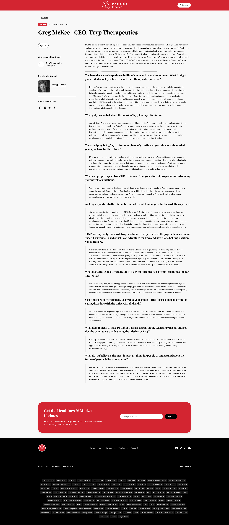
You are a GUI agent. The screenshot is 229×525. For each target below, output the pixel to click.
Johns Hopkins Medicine (174, 496)
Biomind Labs (139, 488)
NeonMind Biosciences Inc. (177, 480)
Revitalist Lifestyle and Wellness (51, 508)
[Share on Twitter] (50, 108)
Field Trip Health (98, 480)
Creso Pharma (61, 480)
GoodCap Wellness (181, 513)
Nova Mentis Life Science (51, 504)
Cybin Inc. (72, 480)
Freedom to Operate (60, 496)
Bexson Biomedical (126, 488)
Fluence (49, 496)
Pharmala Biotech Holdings (108, 504)
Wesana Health (182, 484)
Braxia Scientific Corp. (169, 488)
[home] (114, 5)
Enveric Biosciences (84, 480)
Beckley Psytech (87, 513)
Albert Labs (55, 488)
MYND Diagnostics (135, 500)
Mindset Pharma (89, 500)
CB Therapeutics (46, 492)
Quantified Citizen (162, 504)
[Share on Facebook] (54, 108)
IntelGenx (136, 496)
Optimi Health (65, 484)
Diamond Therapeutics (174, 492)
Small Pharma (98, 508)
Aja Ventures (45, 488)
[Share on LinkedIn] (45, 108)
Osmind (79, 504)
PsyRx (152, 504)
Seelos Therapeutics (85, 508)
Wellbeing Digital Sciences (161, 508)
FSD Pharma (73, 496)
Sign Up (171, 416)
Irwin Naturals (146, 496)
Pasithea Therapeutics (90, 504)
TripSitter (133, 508)
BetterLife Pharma (112, 488)
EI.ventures (127, 513)
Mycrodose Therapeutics (119, 500)
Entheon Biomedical (147, 513)
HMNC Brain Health (86, 496)
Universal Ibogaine (144, 508)
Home (92, 448)
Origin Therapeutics (68, 504)
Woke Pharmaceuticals (179, 508)
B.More (158, 488)
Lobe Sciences (104, 517)
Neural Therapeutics (150, 500)
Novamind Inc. (45, 484)
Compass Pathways (101, 513)
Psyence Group (116, 484)
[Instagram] (176, 447)
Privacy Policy (185, 466)
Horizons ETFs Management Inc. (105, 496)
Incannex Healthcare (124, 496)
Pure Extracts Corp (129, 484)
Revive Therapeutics (70, 508)
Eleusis (136, 513)
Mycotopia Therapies (102, 500)
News (100, 448)
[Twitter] (180, 447)
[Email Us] (189, 447)
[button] (41, 5)
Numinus (56, 484)
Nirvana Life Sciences (173, 500)
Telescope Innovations (112, 508)
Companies (110, 448)
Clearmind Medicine (93, 492)
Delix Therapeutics (158, 492)
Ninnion (161, 500)
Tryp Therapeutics (141, 48)
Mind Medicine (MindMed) (72, 500)
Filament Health (111, 480)
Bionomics (149, 488)
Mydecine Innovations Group (157, 480)
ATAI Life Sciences (58, 513)
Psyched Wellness (103, 484)
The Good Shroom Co (155, 484)
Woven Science (45, 513)
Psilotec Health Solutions (134, 504)
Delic (148, 492)
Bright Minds (183, 488)
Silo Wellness (142, 484)
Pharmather (76, 484)
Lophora (113, 517)
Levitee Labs (131, 480)
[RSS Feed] (185, 447)
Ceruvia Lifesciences (60, 492)
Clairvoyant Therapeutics (76, 492)
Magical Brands (123, 517)
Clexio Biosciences (108, 492)
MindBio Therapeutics (54, 500)
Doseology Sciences (115, 513)
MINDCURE (141, 480)
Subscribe (184, 5)
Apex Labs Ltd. (84, 488)
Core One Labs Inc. (49, 480)
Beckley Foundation (98, 488)
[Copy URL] (40, 108)
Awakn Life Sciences (73, 513)
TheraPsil (125, 508)
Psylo (145, 504)
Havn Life (122, 480)
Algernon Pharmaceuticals (69, 488)
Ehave (185, 492)
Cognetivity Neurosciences (124, 492)
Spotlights (123, 448)
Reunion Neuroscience (178, 504)
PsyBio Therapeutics (89, 484)
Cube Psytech (139, 492)
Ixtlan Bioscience (159, 496)
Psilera (122, 504)
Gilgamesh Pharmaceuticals (164, 513)
